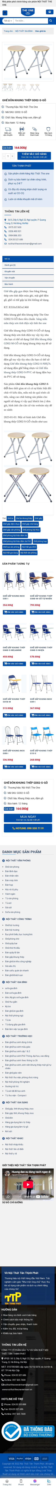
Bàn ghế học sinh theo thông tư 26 (21, 1060)
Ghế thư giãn (11, 1002)
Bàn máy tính (11, 880)
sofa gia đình (11, 988)
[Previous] (7, 62)
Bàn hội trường (12, 930)
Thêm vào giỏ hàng (34, 154)
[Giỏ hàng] (49, 12)
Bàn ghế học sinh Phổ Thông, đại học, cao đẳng (27, 1056)
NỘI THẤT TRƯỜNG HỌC (19, 1036)
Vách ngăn (10, 894)
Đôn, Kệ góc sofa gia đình (17, 997)
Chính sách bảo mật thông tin (18, 1319)
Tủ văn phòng (11, 898)
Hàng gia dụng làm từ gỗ (16, 1127)
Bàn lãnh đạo (11, 871)
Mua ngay (28, 818)
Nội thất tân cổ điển (14, 1149)
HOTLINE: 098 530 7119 (29, 828)
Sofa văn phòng (12, 912)
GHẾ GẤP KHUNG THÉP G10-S (41, 751)
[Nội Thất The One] (28, 12)
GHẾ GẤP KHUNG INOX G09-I (41, 700)
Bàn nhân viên (12, 876)
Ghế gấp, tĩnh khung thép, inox (19, 1109)
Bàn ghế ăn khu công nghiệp (18, 961)
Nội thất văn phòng (28, 553)
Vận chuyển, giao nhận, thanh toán (20, 1324)
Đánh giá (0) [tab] (10, 265)
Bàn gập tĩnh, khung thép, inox (19, 1113)
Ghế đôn (9, 1118)
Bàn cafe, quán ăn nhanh (17, 970)
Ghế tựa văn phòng (11, 547)
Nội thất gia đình (29, 547)
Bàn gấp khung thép (14, 957)
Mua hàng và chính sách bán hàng (19, 1315)
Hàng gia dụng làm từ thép (17, 1122)
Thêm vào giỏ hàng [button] (14, 612)
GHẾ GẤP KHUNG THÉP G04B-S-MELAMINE (14, 648)
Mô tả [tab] (7, 259)
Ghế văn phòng (12, 867)
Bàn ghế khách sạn (14, 975)
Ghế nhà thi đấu (12, 948)
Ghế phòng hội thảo (31, 530)
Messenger (35, 1485)
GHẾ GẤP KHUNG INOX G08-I (14, 751)
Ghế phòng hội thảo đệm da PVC (17, 541)
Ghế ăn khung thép (24, 518)
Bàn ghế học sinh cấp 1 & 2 (17, 1051)
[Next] (49, 62)
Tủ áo (8, 1020)
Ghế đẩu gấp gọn (13, 291)
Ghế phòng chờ (12, 939)
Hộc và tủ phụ (11, 889)
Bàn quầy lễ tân (12, 952)
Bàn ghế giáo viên (13, 1073)
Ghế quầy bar (11, 943)
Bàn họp (9, 885)
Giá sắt (8, 907)
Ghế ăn (10, 518)
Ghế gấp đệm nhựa (11, 524)
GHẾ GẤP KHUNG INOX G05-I (14, 597)
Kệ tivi (8, 1006)
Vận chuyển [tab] (10, 278)
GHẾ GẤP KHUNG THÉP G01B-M (14, 700)
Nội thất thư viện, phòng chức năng (21, 1077)
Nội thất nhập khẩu (14, 1144)
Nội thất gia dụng (10, 553)
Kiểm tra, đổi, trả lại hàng (15, 1328)
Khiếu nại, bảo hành (12, 1333)
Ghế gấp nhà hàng (30, 524)
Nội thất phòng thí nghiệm (17, 1082)
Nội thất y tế (11, 1153)
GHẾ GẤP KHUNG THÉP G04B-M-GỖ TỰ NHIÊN (41, 597)
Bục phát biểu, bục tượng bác (19, 934)
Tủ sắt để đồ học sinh (15, 1091)
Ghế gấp (38, 518)
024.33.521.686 (16, 239)
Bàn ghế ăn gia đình (14, 1011)
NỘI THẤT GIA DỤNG (17, 1102)
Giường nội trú (12, 1086)
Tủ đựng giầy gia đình (15, 1024)
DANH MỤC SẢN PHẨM (21, 852)
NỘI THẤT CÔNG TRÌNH (19, 919)
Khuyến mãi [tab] (10, 271)
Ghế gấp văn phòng (11, 530)
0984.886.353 (15, 235)
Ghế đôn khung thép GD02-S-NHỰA (30, 363)
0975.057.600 (15, 227)
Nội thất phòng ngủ (14, 1015)
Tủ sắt (8, 903)
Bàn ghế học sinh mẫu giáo (17, 1047)
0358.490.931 (15, 231)
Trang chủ (8, 31)
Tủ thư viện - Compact (15, 1095)
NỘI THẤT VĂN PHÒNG (18, 860)
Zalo (49, 1484)
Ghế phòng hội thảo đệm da (15, 535)
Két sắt (8, 1131)
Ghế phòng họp (40, 541)
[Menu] (5, 12)
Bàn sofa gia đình (13, 993)
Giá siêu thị (10, 966)
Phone (21, 1485)
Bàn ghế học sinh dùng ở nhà (18, 1042)
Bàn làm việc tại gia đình (16, 1029)
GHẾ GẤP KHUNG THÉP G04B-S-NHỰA (41, 648)
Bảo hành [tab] (9, 284)
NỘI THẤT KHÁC (14, 1138)
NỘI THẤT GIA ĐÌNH (24, 31)
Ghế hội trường (12, 925)
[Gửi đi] (51, 21)
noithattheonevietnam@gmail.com (25, 243)
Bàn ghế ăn (40, 31)
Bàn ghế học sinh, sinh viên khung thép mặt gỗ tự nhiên (28, 1066)
